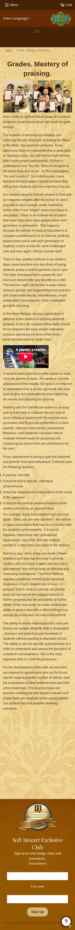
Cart (68, 5)
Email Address (38, 863)
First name (37, 886)
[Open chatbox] (66, 921)
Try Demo (62, 17)
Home (8, 50)
